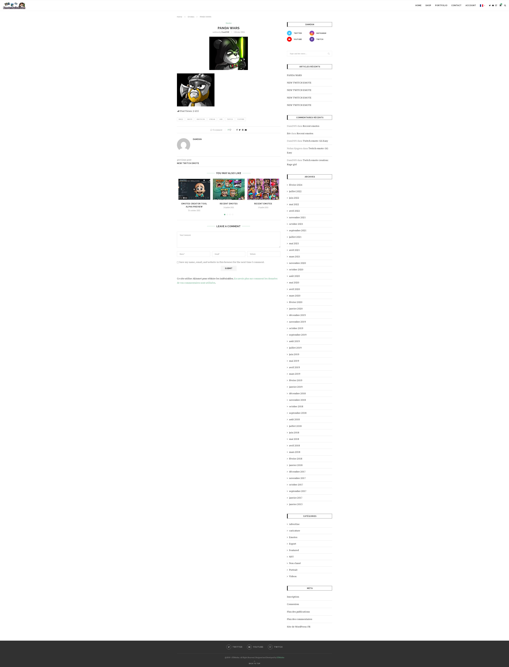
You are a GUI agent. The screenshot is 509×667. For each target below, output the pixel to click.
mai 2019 (294, 360)
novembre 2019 (297, 321)
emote (189, 119)
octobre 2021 (296, 223)
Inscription (293, 596)
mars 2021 (294, 256)
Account (471, 5)
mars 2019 (294, 373)
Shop (428, 5)
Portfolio (441, 5)
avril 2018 (294, 445)
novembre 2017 (297, 478)
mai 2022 (294, 204)
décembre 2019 (297, 315)
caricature (294, 530)
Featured (294, 550)
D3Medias (280, 657)
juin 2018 (294, 432)
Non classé (295, 563)
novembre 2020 (297, 263)
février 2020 (295, 302)
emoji (181, 119)
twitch (230, 119)
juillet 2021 (295, 236)
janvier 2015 (295, 504)
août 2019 (294, 341)
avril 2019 (294, 367)
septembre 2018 (297, 412)
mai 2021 (294, 243)
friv (289, 133)
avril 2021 (294, 250)
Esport (292, 543)
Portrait (293, 569)
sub (221, 119)
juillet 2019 (295, 347)
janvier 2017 (295, 497)
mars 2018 (294, 452)
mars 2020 (294, 295)
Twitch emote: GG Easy (315, 140)
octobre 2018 (296, 406)
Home (418, 5)
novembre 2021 (297, 217)
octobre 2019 (296, 328)
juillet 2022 (295, 191)
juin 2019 (294, 354)
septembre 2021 (297, 230)
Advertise (294, 524)
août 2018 (294, 419)
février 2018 (295, 458)
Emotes (191, 17)
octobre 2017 (296, 484)
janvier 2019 (295, 386)
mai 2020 (294, 282)
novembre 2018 (297, 399)
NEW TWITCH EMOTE (299, 82)
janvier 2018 (295, 465)
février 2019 (295, 380)
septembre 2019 (297, 334)
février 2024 (295, 184)
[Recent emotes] (229, 189)
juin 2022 (294, 197)
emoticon (201, 119)
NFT (291, 556)
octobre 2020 (296, 269)
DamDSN (225, 32)
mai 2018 (294, 439)
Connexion (293, 604)
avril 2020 (294, 289)
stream (212, 119)
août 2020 (294, 276)
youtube (240, 119)
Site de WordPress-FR (298, 626)
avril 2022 (294, 210)
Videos (293, 576)
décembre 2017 (297, 471)
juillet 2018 (295, 426)
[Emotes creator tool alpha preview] (194, 189)
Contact (456, 5)
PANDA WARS (294, 75)
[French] (482, 5)
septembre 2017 (297, 491)
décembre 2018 (297, 393)
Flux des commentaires (299, 619)
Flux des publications (298, 611)
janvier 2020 (295, 308)
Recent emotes (229, 204)
